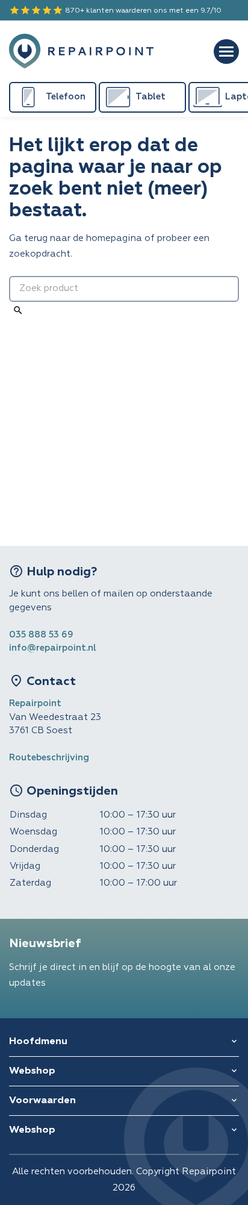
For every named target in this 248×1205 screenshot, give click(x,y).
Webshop (32, 1071)
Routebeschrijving (49, 757)
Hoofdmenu (38, 1042)
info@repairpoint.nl (52, 648)
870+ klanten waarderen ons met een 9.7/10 (115, 10)
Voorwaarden (42, 1101)
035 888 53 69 (41, 634)
